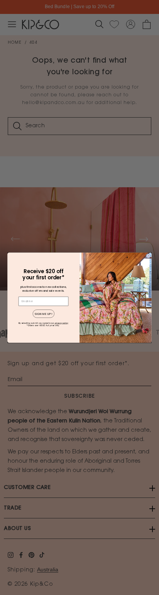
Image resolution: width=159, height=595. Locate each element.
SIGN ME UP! (43, 314)
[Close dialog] (148, 256)
